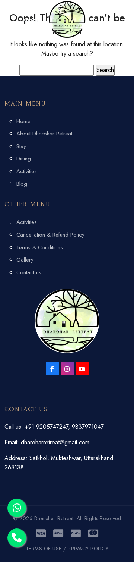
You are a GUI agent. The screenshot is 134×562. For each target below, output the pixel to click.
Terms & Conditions (39, 247)
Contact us (28, 272)
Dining (23, 158)
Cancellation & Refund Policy (50, 235)
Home (23, 121)
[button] (21, 20)
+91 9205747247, (48, 426)
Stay (21, 146)
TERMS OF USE (44, 548)
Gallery (25, 260)
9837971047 (88, 426)
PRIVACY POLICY (88, 548)
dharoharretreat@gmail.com (55, 442)
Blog (21, 184)
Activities (26, 171)
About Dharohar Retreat (44, 133)
